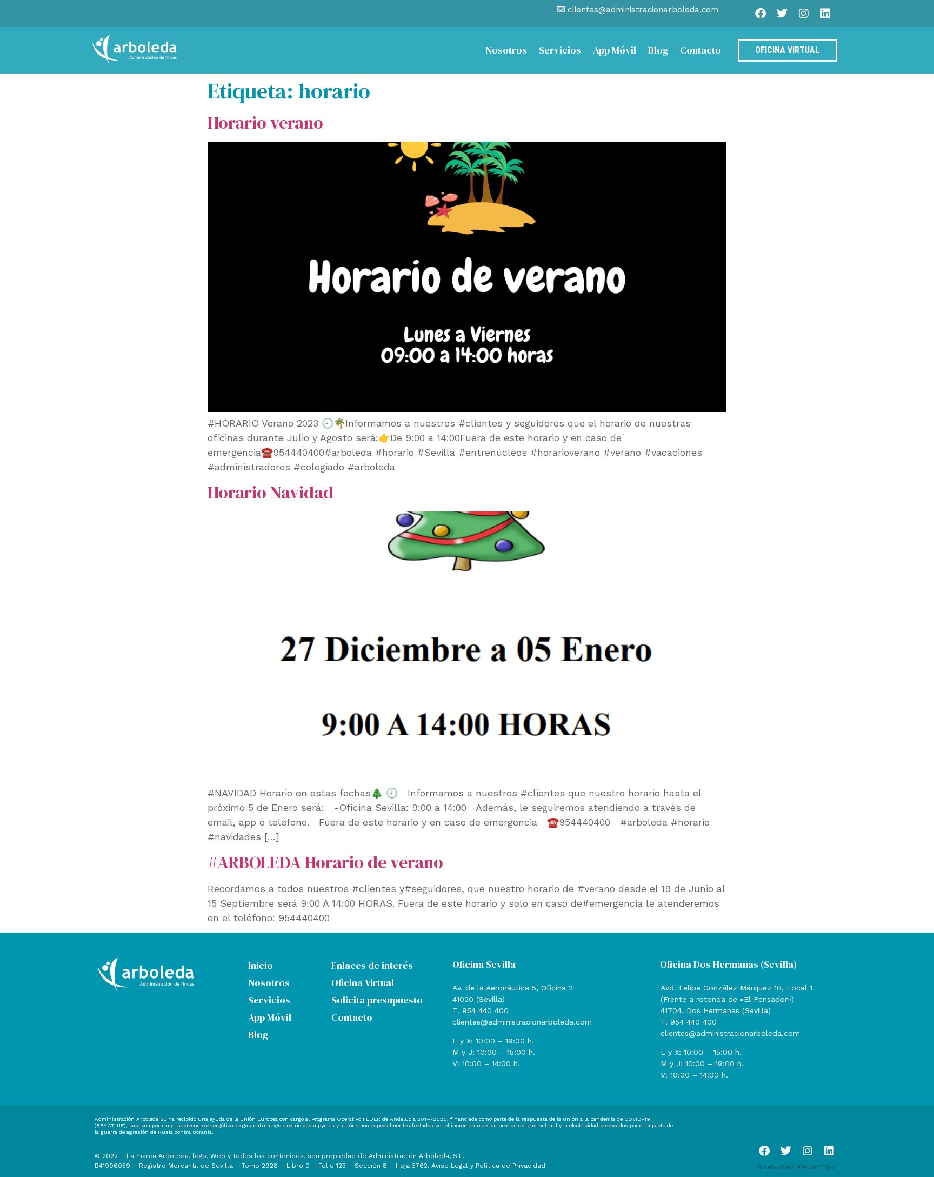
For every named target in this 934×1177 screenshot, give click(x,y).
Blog (658, 50)
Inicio (260, 965)
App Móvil (614, 50)
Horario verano (265, 123)
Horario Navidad (270, 492)
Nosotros (506, 50)
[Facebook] (760, 13)
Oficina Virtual (362, 982)
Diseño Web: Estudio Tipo (796, 1167)
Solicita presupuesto (377, 1000)
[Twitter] (782, 13)
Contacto (700, 50)
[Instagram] (804, 13)
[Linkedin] (825, 13)
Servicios (560, 50)
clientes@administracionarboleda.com (522, 1022)
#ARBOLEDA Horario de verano (325, 862)
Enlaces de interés (372, 965)
